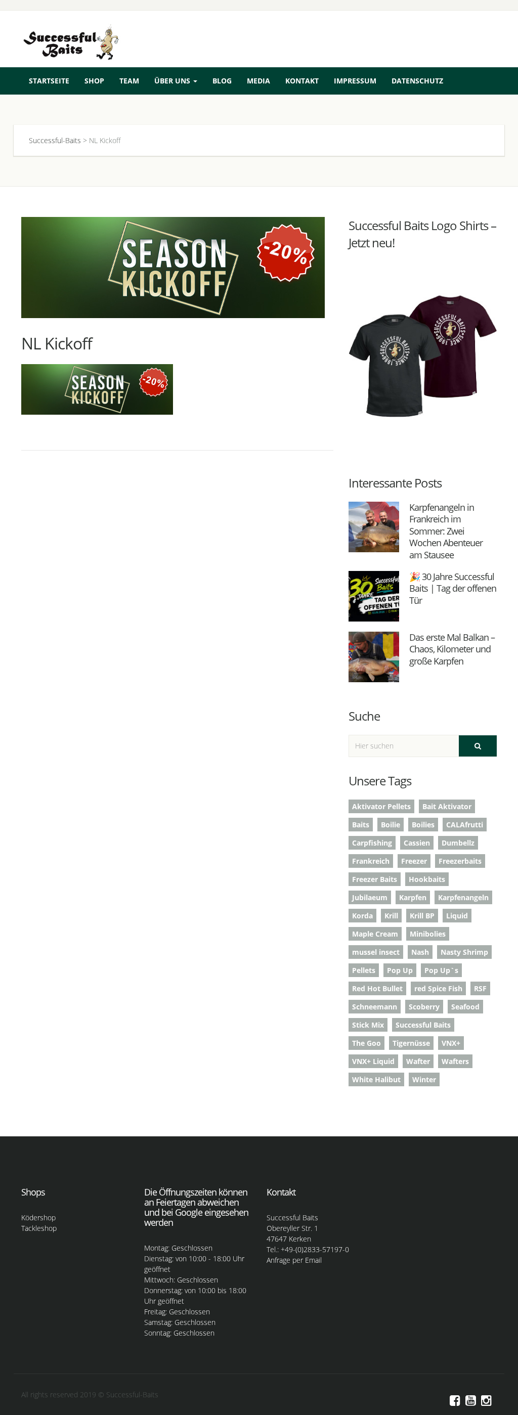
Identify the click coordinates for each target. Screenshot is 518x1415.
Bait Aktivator (446, 806)
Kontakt (302, 80)
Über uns (173, 80)
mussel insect (376, 952)
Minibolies (428, 934)
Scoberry (424, 1006)
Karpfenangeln (463, 897)
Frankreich (371, 861)
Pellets (363, 970)
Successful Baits (423, 1025)
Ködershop (38, 1217)
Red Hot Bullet (377, 988)
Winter (424, 1079)
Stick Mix (368, 1025)
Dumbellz (458, 843)
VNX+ (451, 1043)
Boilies (423, 824)
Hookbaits (427, 879)
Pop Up (400, 970)
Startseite (49, 80)
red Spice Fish (438, 988)
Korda (362, 915)
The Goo (366, 1043)
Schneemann (374, 1006)
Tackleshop (39, 1228)
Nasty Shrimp (464, 952)
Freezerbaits (460, 861)
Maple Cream (375, 934)
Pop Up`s (441, 970)
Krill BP (422, 915)
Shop (94, 80)
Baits (360, 824)
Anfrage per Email (294, 1260)
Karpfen (412, 897)
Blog (222, 80)
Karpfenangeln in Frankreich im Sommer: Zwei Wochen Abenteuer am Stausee (446, 531)
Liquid (457, 915)
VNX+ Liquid (373, 1061)
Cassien (417, 843)
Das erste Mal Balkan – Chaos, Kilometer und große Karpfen (452, 649)
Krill (391, 915)
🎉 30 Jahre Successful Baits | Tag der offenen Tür (452, 588)
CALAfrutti (464, 824)
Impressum (355, 80)
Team (129, 80)
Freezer (414, 861)
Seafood (465, 1006)
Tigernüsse (411, 1043)
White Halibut (376, 1079)
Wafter (418, 1061)
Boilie (390, 824)
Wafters (455, 1061)
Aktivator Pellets (381, 806)
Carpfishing (372, 843)
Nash (420, 952)
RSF (480, 988)
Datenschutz (417, 80)
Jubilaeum (369, 897)
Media (258, 80)
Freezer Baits (374, 879)
